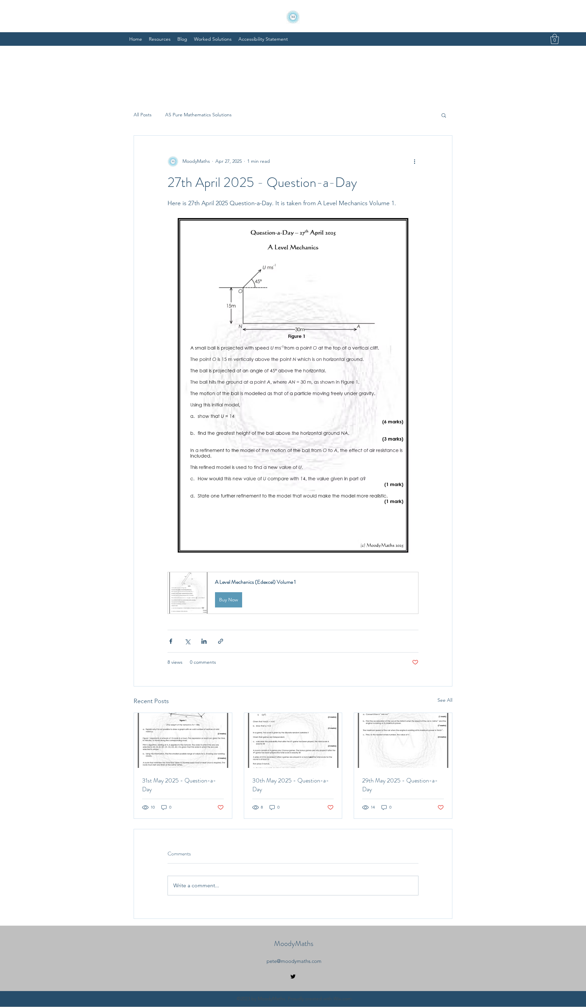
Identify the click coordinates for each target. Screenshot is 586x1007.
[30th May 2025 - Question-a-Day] (293, 740)
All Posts (143, 115)
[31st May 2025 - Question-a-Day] (183, 740)
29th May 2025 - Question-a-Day (400, 785)
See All (444, 700)
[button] (554, 39)
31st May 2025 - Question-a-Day (179, 785)
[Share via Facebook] (171, 641)
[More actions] (414, 161)
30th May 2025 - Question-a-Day (290, 785)
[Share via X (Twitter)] (187, 641)
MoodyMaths (293, 943)
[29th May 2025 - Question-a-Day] (403, 740)
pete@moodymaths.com (294, 961)
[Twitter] (293, 976)
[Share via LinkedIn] (204, 641)
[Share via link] (220, 641)
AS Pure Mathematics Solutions (198, 115)
